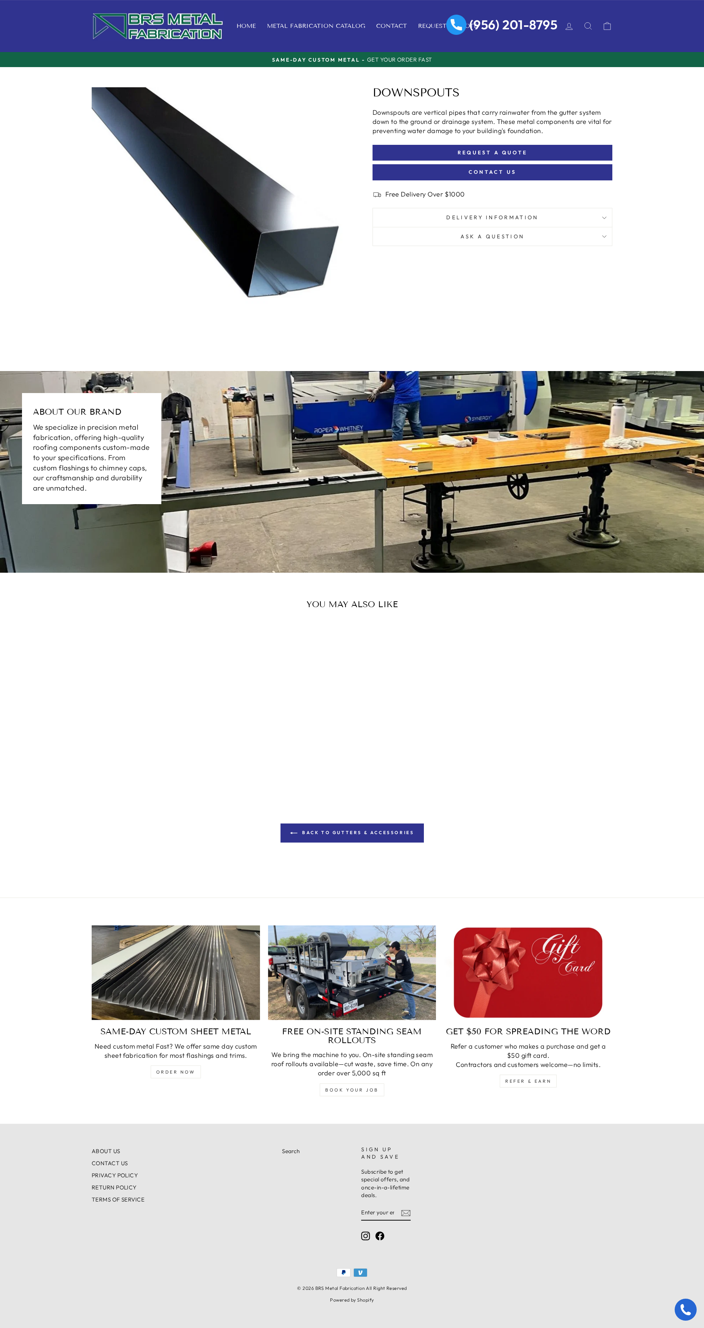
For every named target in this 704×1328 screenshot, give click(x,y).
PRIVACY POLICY (115, 1175)
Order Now (175, 1072)
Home (246, 25)
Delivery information (492, 217)
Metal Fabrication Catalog (316, 25)
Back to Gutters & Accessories (357, 832)
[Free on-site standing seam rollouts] (352, 972)
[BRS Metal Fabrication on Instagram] (365, 1236)
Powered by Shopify (352, 1300)
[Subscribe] (406, 1213)
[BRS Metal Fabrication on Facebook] (379, 1236)
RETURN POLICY (114, 1187)
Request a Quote (492, 152)
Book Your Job (352, 1090)
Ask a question (492, 236)
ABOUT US (106, 1151)
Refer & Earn (528, 1081)
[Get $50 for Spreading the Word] (528, 972)
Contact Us (492, 172)
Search (291, 1151)
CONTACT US (110, 1163)
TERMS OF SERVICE (118, 1199)
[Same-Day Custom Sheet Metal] (176, 972)
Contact (391, 25)
